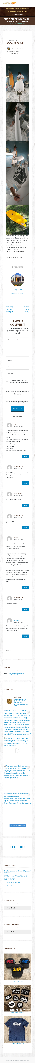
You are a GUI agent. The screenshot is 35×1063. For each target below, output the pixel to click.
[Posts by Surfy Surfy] (9, 48)
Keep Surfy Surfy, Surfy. (12, 882)
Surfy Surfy (18, 48)
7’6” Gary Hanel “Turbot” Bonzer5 (15, 876)
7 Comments (13, 53)
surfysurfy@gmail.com (17, 11)
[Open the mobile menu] (30, 3)
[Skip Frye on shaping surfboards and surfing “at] (17, 750)
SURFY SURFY (9, 879)
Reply (25, 456)
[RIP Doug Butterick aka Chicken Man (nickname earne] (17, 723)
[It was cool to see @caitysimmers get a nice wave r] (17, 806)
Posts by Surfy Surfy (17, 293)
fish (16, 40)
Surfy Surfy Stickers (17, 1012)
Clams (16, 620)
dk (7, 40)
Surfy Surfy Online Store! (14, 257)
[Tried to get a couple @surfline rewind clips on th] (17, 778)
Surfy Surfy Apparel (17, 1044)
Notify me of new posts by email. (17, 401)
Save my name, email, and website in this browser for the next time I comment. (19, 382)
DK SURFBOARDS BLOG (15, 252)
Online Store (17, 15)
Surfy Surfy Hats (17, 981)
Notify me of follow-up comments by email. (17, 393)
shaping (11, 40)
